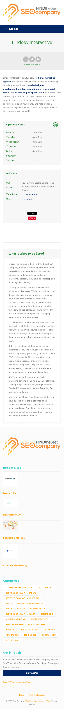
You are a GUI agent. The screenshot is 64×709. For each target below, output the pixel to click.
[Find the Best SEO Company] (32, 12)
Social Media (49, 635)
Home (21, 695)
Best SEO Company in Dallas (20, 593)
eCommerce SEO (39, 619)
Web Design (11, 640)
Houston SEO (44, 701)
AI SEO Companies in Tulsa (19, 588)
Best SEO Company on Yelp (17, 682)
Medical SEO (12, 635)
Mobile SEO (30, 635)
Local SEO (49, 630)
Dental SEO (47, 614)
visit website (27, 199)
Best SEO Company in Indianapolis (24, 603)
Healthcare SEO (14, 624)
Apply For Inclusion (37, 695)
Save (33, 218)
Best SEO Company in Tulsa (20, 614)
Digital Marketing (15, 619)
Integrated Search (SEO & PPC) (21, 630)
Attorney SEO (46, 588)
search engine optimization (29, 92)
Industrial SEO (36, 624)
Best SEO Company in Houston (22, 598)
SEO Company (31, 701)
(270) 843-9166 (29, 194)
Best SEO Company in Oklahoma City (25, 609)
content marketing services (32, 89)
